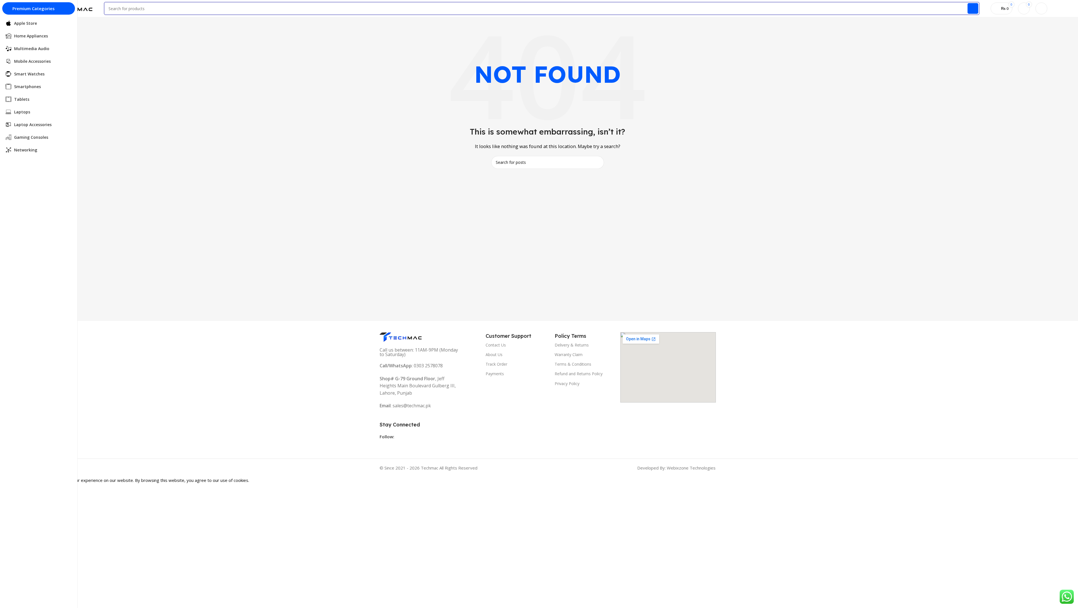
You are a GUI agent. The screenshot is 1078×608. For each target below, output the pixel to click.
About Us (494, 354)
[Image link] (401, 336)
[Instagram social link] (394, 446)
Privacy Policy (567, 383)
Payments (495, 373)
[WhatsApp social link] (404, 446)
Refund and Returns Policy (579, 373)
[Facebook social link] (384, 446)
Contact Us (496, 345)
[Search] (973, 8)
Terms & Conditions (573, 364)
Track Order (496, 364)
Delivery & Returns (572, 345)
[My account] (1041, 8)
